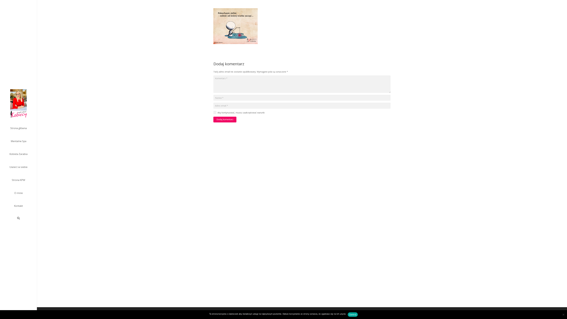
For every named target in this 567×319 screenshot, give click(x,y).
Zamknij (352, 314)
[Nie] (563, 314)
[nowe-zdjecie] (18, 104)
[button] (18, 218)
